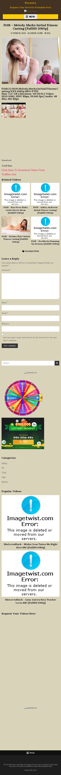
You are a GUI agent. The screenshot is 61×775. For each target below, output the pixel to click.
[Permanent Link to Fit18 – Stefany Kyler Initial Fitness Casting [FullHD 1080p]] (16, 225)
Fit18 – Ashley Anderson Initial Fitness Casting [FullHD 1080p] (45, 210)
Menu (32, 16)
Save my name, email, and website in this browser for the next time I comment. (30, 339)
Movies (5, 482)
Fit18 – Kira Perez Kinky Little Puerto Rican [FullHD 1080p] (16, 210)
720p (4, 472)
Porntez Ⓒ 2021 (31, 770)
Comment (6, 270)
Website (5, 323)
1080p (33, 33)
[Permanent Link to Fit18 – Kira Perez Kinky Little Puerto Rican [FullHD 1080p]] (16, 194)
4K (3, 468)
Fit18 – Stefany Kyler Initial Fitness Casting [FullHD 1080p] (16, 239)
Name (5, 302)
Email (5, 313)
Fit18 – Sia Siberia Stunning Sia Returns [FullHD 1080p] (45, 242)
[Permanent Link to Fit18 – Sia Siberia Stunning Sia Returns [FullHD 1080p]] (45, 228)
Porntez (30, 3)
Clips (40, 33)
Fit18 (36, 251)
